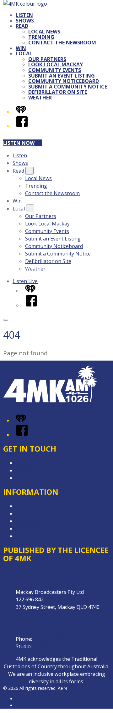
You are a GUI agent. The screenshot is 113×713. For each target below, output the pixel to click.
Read (22, 26)
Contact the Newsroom (62, 42)
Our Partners (47, 59)
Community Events (54, 70)
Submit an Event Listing (61, 75)
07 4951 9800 (48, 638)
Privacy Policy (31, 506)
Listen (24, 15)
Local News (44, 31)
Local (24, 53)
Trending (41, 36)
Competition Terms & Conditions (54, 513)
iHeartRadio (28, 705)
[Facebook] (22, 126)
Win (21, 48)
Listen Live (25, 281)
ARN (20, 699)
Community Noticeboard (63, 81)
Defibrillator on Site (57, 91)
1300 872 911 (48, 646)
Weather (40, 97)
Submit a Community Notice (67, 86)
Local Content (32, 536)
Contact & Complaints (41, 462)
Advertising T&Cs (36, 521)
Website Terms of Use (42, 528)
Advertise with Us (36, 470)
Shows (25, 20)
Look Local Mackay (55, 64)
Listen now (19, 142)
